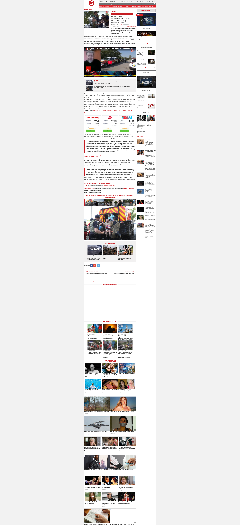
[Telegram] (140, 1)
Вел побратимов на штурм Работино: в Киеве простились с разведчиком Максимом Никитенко (96, 275)
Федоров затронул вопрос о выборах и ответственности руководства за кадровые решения (149, 210)
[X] (145, 1)
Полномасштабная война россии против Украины (122, 13)
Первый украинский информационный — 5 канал (91, 4)
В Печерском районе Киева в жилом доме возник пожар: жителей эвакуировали (109, 337)
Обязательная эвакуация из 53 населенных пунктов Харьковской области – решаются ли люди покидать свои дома (110, 355)
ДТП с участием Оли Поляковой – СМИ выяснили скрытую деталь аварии (149, 201)
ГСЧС (105, 281)
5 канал (107, 26)
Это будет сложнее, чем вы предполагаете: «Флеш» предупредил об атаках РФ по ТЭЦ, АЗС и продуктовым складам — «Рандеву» (150, 153)
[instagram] (135, 1)
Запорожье (110, 281)
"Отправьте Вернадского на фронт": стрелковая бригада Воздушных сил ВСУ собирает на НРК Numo (141, 63)
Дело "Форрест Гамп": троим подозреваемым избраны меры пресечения (145, 38)
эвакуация (89, 281)
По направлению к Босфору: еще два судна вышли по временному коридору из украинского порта (123, 275)
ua (129, 1)
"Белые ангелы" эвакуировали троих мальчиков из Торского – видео (110, 257)
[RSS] (154, 1)
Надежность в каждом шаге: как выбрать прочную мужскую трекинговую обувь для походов (142, 96)
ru (131, 1)
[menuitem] (102, 4)
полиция (102, 281)
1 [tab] (143, 43)
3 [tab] (147, 43)
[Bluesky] (149, 1)
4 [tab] (149, 43)
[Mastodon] (147, 1)
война (97, 281)
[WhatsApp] (142, 1)
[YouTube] (152, 1)
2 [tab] (145, 43)
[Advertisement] (110, 123)
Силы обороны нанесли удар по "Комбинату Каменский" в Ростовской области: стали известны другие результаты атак (150, 193)
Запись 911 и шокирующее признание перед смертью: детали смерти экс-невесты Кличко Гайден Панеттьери (149, 143)
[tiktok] (138, 1)
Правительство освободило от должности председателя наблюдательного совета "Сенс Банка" (146, 41)
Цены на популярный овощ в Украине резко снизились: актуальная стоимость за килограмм (150, 175)
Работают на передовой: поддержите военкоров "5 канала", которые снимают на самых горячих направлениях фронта (142, 56)
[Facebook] (133, 1)
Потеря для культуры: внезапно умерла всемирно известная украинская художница (150, 217)
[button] (99, 202)
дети (94, 281)
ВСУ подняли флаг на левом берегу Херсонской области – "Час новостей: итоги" (94, 337)
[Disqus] (110, 304)
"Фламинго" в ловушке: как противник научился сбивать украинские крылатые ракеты (150, 183)
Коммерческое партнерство (140, 105)
